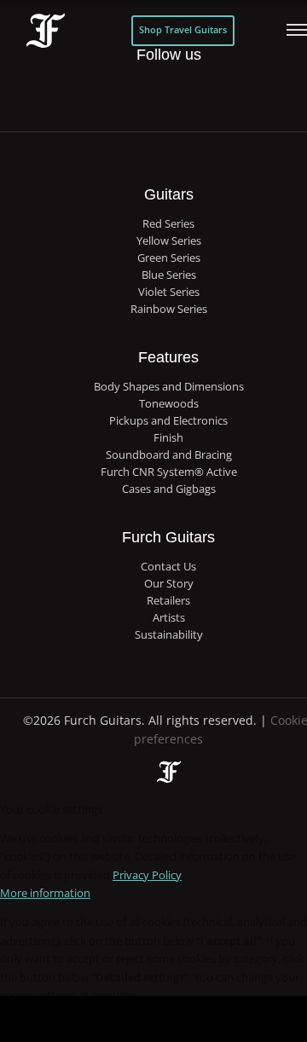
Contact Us (168, 566)
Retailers (168, 600)
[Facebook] (116, 93)
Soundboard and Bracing (169, 455)
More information (45, 892)
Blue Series (169, 275)
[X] (151, 83)
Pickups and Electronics (168, 421)
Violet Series (169, 292)
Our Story (169, 583)
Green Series (168, 258)
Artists (169, 618)
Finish (168, 438)
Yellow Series (168, 241)
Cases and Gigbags (169, 489)
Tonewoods (169, 404)
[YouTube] (220, 93)
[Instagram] (185, 93)
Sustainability (169, 635)
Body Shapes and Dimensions (169, 386)
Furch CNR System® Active (169, 472)
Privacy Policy (147, 875)
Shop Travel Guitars (183, 30)
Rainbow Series (168, 309)
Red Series (168, 224)
